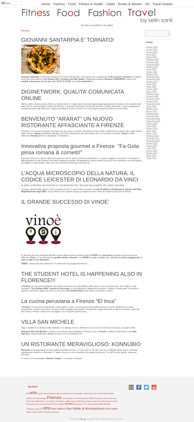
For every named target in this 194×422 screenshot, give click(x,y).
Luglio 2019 (151, 106)
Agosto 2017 (151, 146)
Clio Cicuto (93, 393)
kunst (104, 398)
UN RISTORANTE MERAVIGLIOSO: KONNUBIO (81, 344)
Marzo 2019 (151, 111)
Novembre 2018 (153, 118)
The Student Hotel (90, 404)
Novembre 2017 (153, 141)
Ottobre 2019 (152, 101)
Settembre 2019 (153, 104)
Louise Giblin (35, 401)
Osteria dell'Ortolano (78, 401)
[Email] (131, 390)
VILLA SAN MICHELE (47, 322)
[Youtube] (154, 390)
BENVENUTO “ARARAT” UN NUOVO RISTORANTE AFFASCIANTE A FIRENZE (72, 122)
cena (71, 393)
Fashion (59, 4)
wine (40, 412)
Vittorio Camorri (32, 412)
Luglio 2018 (151, 126)
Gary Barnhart (67, 398)
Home (45, 4)
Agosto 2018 (151, 123)
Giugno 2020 (151, 89)
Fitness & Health (91, 4)
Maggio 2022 (151, 74)
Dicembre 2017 (152, 138)
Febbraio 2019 (152, 114)
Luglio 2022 (151, 69)
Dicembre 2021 (152, 77)
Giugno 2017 (151, 151)
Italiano (7, 3)
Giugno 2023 (151, 52)
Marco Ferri (44, 401)
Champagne (78, 393)
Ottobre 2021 (152, 82)
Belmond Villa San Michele (59, 393)
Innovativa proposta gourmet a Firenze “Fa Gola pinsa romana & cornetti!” (80, 149)
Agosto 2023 (151, 49)
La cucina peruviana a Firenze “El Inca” (68, 301)
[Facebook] (138, 390)
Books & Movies (130, 4)
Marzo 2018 (151, 133)
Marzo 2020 (151, 91)
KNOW (91, 398)
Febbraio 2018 (152, 136)
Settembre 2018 (153, 121)
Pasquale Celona (111, 401)
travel (100, 404)
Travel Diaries (162, 4)
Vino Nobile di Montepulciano (85, 408)
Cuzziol (100, 393)
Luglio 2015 (151, 158)
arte (33, 392)
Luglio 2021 (151, 84)
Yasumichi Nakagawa (51, 412)
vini (41, 409)
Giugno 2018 (151, 128)
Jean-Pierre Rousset (80, 398)
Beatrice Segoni (43, 393)
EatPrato (29, 398)
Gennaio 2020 (152, 96)
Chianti (85, 393)
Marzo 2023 (151, 57)
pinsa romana (40, 404)
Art (147, 4)
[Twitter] (146, 390)
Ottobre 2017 (152, 143)
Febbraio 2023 (152, 59)
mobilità (67, 401)
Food (72, 4)
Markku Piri (54, 401)
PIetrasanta (30, 404)
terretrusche (78, 404)
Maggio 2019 (151, 109)
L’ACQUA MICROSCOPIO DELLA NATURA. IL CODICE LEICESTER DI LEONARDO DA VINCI (79, 176)
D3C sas (83, 419)
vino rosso (111, 408)
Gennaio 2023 (152, 62)
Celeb (110, 4)
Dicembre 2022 (152, 64)
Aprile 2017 (151, 155)
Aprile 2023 (151, 54)
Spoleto (69, 403)
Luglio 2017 (151, 148)
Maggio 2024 (151, 47)
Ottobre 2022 (152, 67)
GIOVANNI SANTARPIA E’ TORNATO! (67, 40)
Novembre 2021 (153, 79)
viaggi (37, 409)
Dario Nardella (108, 393)
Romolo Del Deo (52, 404)
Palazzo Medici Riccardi (95, 401)
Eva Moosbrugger (39, 398)
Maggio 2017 (151, 153)
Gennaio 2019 (152, 116)
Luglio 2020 (151, 86)
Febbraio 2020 (152, 94)
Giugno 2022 (151, 72)
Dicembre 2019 (152, 99)
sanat (61, 404)
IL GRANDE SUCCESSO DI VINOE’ (65, 202)
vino (47, 407)
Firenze (54, 397)
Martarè (61, 401)
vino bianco (58, 408)
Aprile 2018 (151, 131)
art (27, 393)
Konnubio (98, 398)
